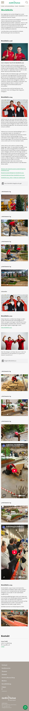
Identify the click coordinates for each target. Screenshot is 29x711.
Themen (4, 671)
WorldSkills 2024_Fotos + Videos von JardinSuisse (13, 177)
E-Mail (2, 646)
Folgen (4, 687)
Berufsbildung (6, 684)
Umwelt (4, 674)
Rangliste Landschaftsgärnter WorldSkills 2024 (12, 173)
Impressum (4, 691)
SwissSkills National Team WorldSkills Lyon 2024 (12, 175)
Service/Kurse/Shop (8, 677)
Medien (4, 681)
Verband (4, 665)
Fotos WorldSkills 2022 (6, 327)
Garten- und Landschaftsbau (7, 6)
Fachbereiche (6, 668)
